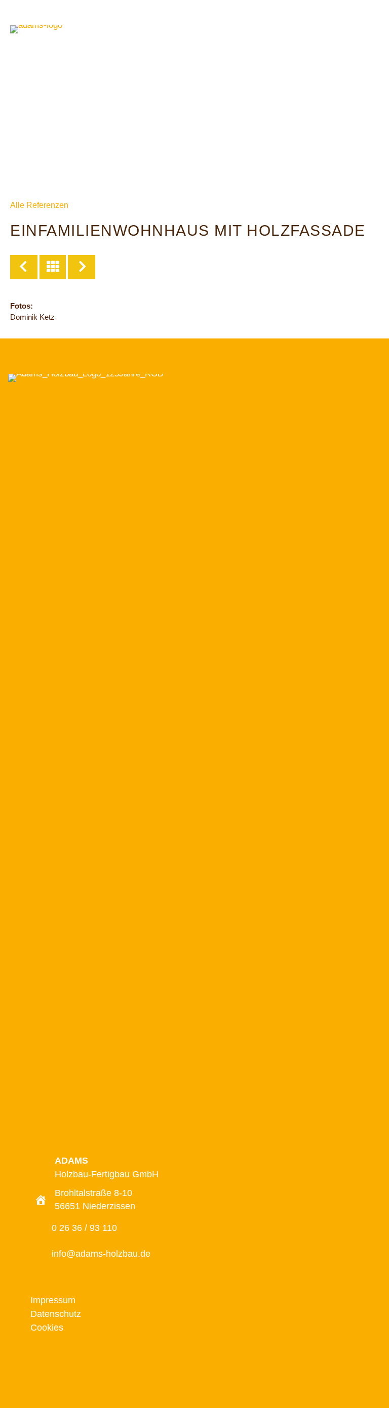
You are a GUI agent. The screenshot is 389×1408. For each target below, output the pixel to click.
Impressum (52, 1300)
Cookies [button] (46, 1327)
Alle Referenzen (39, 205)
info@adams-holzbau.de (101, 1254)
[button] (183, 1369)
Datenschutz (55, 1314)
